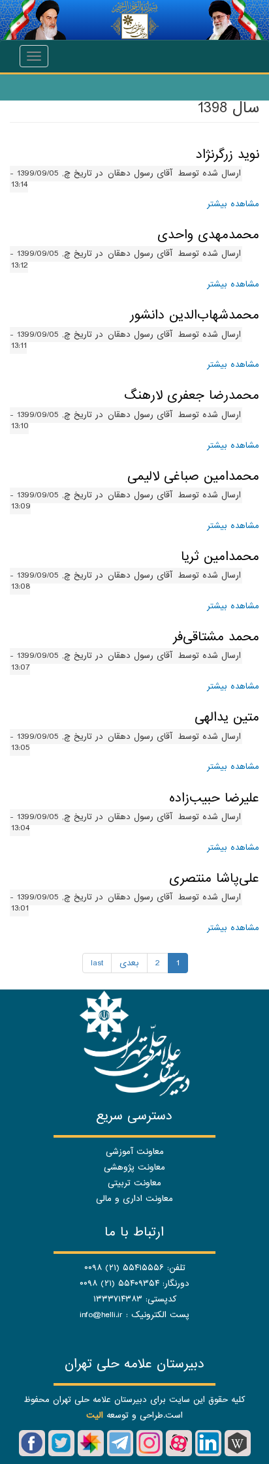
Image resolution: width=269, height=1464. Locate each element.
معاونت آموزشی (135, 1151)
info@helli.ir (101, 1315)
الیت (94, 1415)
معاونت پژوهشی (134, 1167)
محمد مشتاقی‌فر (216, 637)
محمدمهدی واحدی (208, 235)
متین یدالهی (227, 717)
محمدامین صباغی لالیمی (193, 476)
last (97, 963)
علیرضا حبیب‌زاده (214, 798)
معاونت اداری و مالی (134, 1198)
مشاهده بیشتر (233, 204)
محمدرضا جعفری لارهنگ (191, 395)
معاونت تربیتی (134, 1183)
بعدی (129, 963)
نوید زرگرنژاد (227, 154)
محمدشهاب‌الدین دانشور (194, 315)
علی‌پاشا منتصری (214, 878)
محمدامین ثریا (220, 557)
